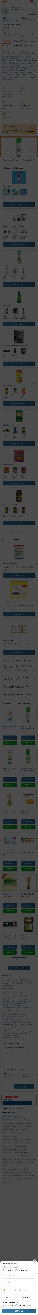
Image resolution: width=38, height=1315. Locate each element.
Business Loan (10, 1305)
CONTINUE (19, 1311)
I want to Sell (23, 1270)
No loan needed (24, 1305)
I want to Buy (9, 1270)
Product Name (9, 1276)
